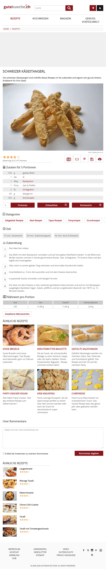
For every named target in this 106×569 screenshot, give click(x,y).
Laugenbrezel (26, 468)
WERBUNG (14, 555)
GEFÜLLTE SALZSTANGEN (85, 348)
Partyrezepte (74, 220)
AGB (14, 558)
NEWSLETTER (40, 552)
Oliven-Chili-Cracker (29, 504)
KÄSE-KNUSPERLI (46, 393)
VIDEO (66, 549)
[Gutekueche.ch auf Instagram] (92, 550)
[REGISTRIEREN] (100, 8)
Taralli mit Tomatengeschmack (34, 528)
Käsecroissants (27, 492)
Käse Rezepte (36, 220)
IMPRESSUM (14, 549)
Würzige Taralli (27, 480)
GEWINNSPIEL (40, 549)
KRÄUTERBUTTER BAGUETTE (52, 348)
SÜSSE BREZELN (11, 348)
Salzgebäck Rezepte (14, 220)
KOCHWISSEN (40, 18)
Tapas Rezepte (55, 220)
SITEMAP (40, 555)
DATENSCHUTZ (66, 552)
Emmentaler (28, 197)
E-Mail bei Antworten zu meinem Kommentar (26, 453)
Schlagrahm (28, 189)
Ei (23, 177)
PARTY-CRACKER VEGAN (15, 393)
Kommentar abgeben (89, 453)
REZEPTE (15, 18)
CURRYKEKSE (78, 393)
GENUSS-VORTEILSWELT (90, 20)
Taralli (22, 516)
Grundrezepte (93, 220)
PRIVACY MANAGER (66, 555)
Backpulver (28, 181)
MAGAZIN (65, 18)
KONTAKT (14, 552)
